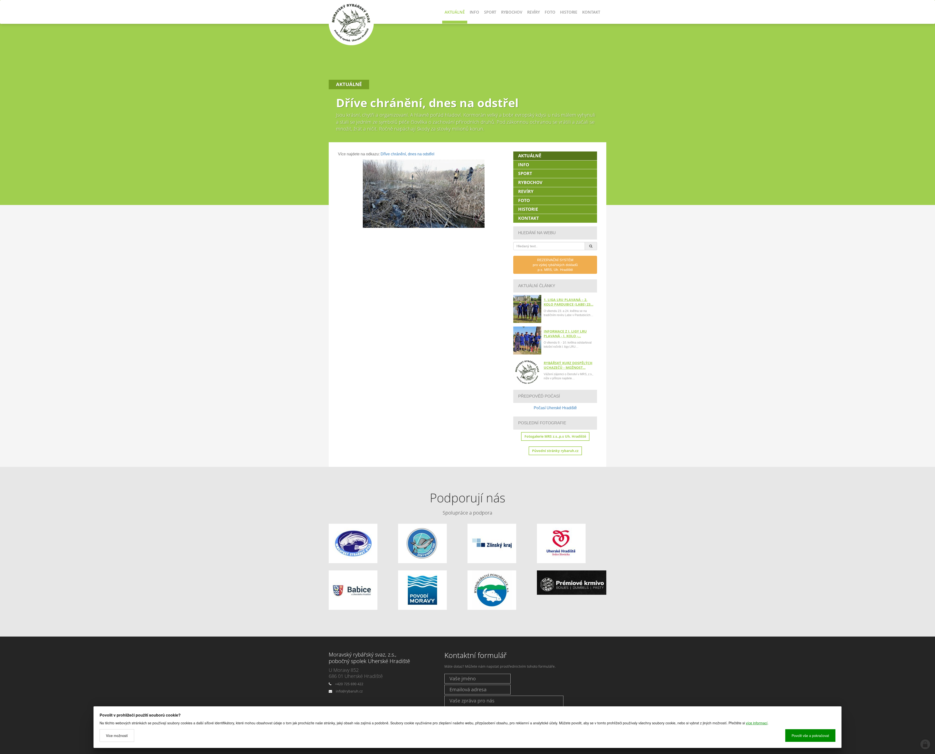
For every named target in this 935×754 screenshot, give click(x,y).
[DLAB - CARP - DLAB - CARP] (571, 582)
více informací (756, 722)
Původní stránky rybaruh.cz (555, 450)
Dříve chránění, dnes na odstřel (407, 154)
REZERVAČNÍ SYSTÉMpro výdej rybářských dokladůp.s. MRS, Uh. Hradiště (555, 265)
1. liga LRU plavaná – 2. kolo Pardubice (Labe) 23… (568, 302)
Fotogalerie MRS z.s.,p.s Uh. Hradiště (555, 436)
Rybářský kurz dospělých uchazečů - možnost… (568, 365)
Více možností (117, 735)
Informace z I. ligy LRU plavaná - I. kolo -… (565, 333)
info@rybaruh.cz (349, 691)
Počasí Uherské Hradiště (555, 408)
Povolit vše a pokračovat (810, 735)
